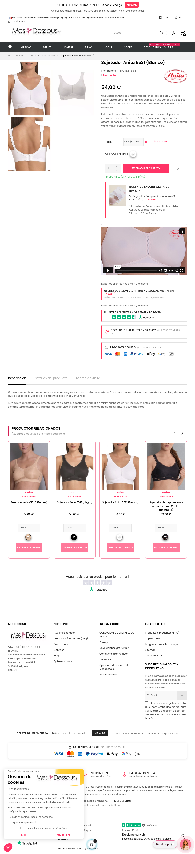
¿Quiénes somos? (64, 633)
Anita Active (110, 75)
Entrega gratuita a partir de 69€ (107, 18)
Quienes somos (63, 661)
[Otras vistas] (47, 446)
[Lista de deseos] (177, 168)
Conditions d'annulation (113, 654)
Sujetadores (152, 638)
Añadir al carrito (147, 168)
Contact (59, 650)
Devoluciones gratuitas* (114, 648)
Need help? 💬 (165, 844)
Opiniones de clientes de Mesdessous (114, 667)
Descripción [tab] (17, 378)
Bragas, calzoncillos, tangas (162, 644)
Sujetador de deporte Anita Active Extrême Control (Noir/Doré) (166, 506)
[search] (161, 33)
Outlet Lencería (154, 656)
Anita (29, 492)
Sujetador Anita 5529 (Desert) (29, 502)
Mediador (105, 659)
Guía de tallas (157, 142)
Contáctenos (18, 21)
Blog (56, 656)
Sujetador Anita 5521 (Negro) (74, 502)
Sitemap (150, 650)
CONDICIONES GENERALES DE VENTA (116, 635)
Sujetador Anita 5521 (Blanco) (120, 502)
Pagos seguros (108, 675)
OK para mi (64, 834)
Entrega (104, 642)
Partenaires (61, 644)
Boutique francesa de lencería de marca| (35, 18)
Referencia (109, 71)
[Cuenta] (174, 33)
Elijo (23, 834)
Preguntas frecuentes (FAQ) (71, 638)
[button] (8, 847)
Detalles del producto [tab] (50, 378)
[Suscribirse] (182, 695)
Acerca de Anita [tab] (88, 378)
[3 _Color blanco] (133, 154)
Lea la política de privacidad (22, 822)
